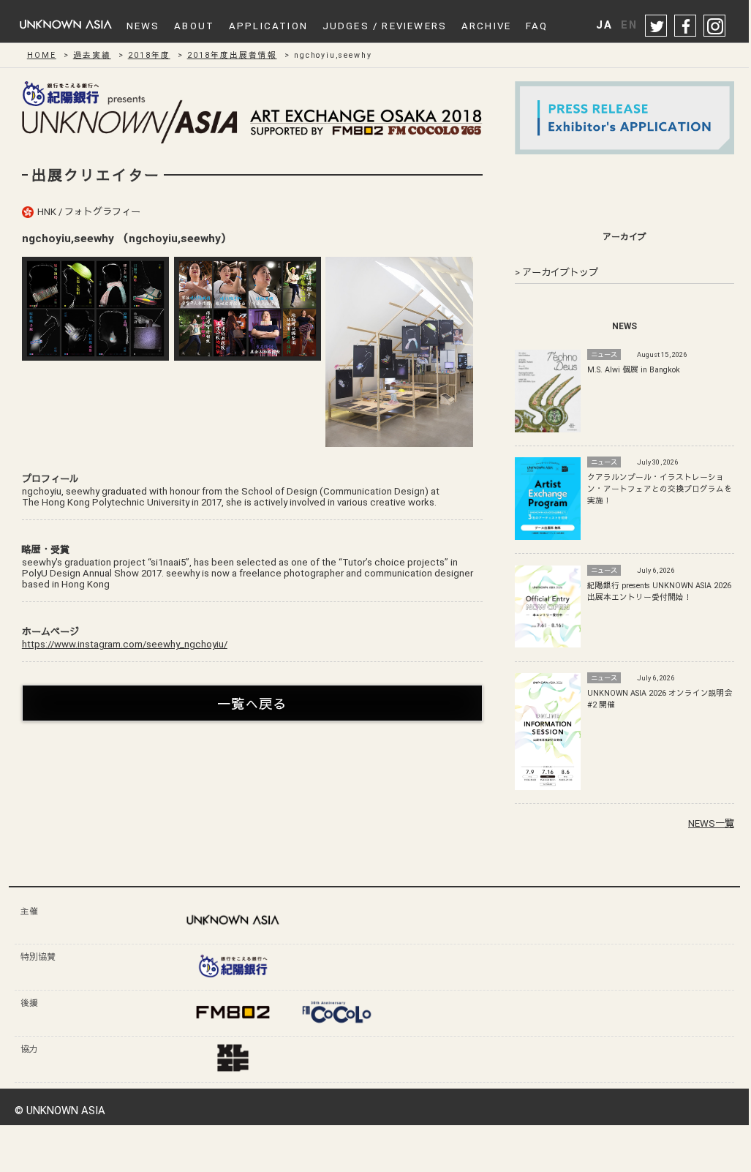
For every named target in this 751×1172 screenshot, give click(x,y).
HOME (41, 55)
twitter (657, 26)
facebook (686, 26)
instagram (715, 26)
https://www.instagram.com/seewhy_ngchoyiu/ (124, 644)
